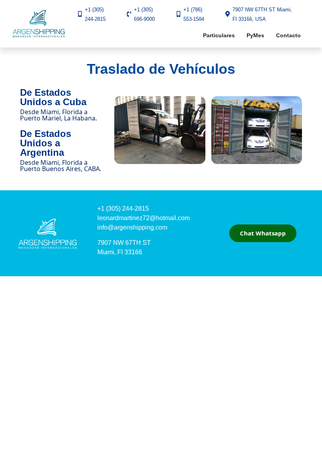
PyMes (255, 35)
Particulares (219, 35)
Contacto (288, 35)
